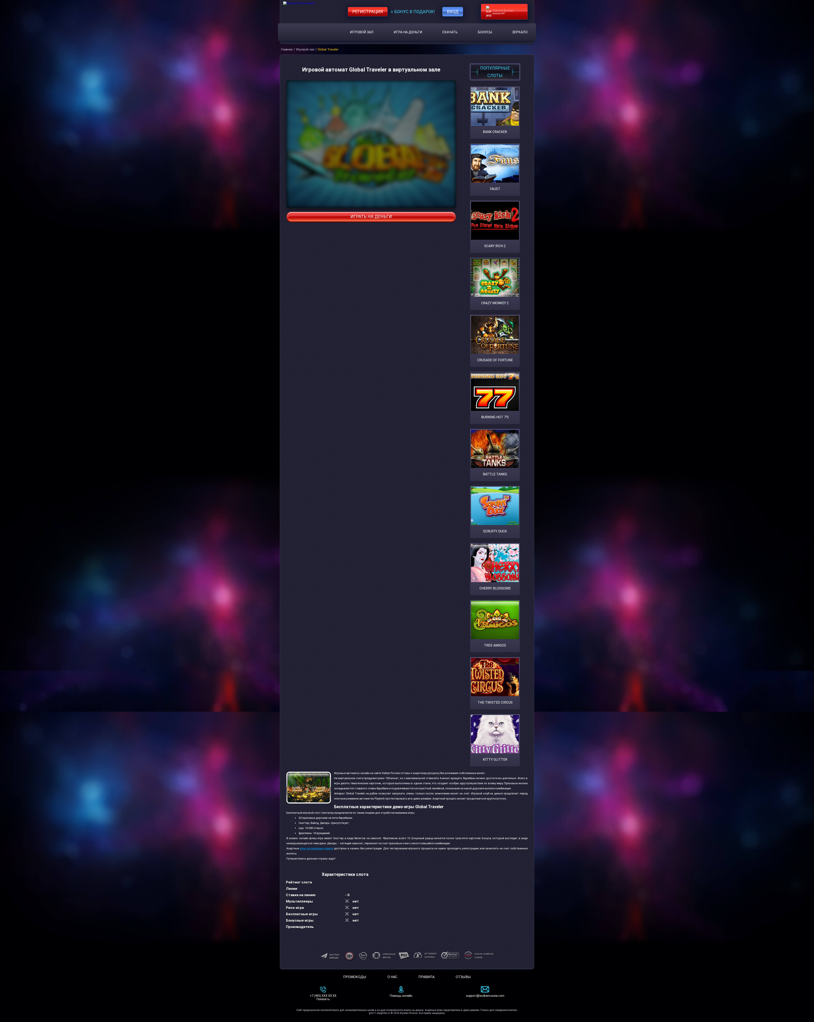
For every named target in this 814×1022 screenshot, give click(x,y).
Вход (453, 11)
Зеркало (520, 32)
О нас (392, 977)
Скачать (450, 32)
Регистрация (367, 11)
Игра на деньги (408, 32)
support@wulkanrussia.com (485, 995)
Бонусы (485, 32)
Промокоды (354, 977)
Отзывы (463, 977)
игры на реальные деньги (316, 848)
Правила (426, 977)
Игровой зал (362, 32)
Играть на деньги (371, 216)
